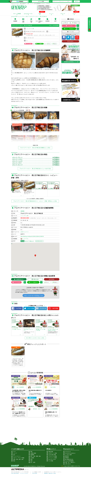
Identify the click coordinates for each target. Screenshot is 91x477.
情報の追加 (36, 279)
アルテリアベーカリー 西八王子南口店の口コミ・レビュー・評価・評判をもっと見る (35, 201)
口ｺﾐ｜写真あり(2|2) (39, 22)
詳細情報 (47, 21)
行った (49, 43)
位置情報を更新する (40, 241)
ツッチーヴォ (25, 238)
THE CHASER (34, 473)
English (65, 466)
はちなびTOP (14, 16)
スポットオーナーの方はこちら (33, 295)
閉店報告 (52, 279)
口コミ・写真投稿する (70, 28)
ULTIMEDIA (32, 466)
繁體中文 (73, 466)
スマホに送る (71, 31)
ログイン (77, 1)
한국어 (76, 466)
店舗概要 (15, 21)
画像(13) (23, 22)
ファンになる (28, 43)
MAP (55, 21)
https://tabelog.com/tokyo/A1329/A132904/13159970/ (32, 236)
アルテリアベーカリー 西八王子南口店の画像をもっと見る (35, 147)
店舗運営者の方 (19, 279)
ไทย (79, 466)
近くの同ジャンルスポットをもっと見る (35, 337)
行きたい (55, 43)
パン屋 (25, 16)
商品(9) (31, 22)
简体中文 (69, 466)
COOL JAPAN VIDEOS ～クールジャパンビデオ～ (19, 473)
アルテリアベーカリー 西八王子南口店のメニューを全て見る (35, 168)
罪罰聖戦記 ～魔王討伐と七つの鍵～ (50, 473)
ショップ (21, 16)
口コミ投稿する (40, 43)
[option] (23, 60)
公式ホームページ (24, 231)
